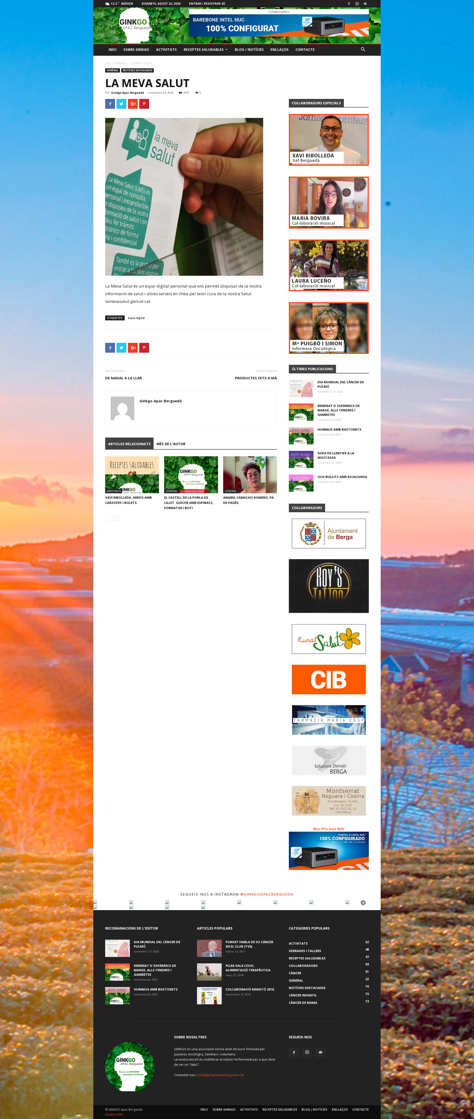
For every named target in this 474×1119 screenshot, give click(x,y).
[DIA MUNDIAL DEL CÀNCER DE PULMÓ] (301, 388)
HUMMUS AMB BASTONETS (339, 429)
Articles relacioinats (129, 443)
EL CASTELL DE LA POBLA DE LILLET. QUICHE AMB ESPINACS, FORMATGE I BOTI (189, 502)
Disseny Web (114, 1114)
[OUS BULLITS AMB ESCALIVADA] (301, 483)
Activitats (166, 49)
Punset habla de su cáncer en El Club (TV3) (249, 944)
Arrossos (114, 491)
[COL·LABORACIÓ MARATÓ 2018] (209, 995)
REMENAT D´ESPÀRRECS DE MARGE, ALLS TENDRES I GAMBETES (338, 410)
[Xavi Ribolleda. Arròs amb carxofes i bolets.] (132, 474)
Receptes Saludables (204, 49)
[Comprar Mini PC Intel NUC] (329, 851)
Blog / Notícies (249, 49)
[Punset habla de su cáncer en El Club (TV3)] (209, 948)
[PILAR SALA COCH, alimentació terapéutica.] (209, 972)
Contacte (305, 49)
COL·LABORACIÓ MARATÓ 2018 (250, 989)
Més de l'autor (171, 443)
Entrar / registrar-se (207, 3)
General (120, 63)
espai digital (136, 318)
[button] (363, 50)
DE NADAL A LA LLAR (123, 377)
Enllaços (280, 49)
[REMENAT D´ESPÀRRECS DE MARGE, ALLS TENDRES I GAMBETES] (301, 412)
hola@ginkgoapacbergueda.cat (220, 1075)
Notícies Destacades (137, 70)
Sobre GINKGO (136, 49)
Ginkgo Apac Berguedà (127, 92)
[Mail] (365, 3)
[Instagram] (357, 3)
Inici (113, 49)
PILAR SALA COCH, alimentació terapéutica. (248, 967)
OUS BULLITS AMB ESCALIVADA (342, 477)
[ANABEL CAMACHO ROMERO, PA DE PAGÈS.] (250, 474)
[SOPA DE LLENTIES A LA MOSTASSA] (301, 459)
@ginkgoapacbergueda (267, 894)
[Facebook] (349, 3)
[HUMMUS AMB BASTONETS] (301, 435)
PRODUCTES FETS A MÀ (256, 377)
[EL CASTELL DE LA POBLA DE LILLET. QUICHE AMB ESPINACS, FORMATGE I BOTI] (191, 474)
